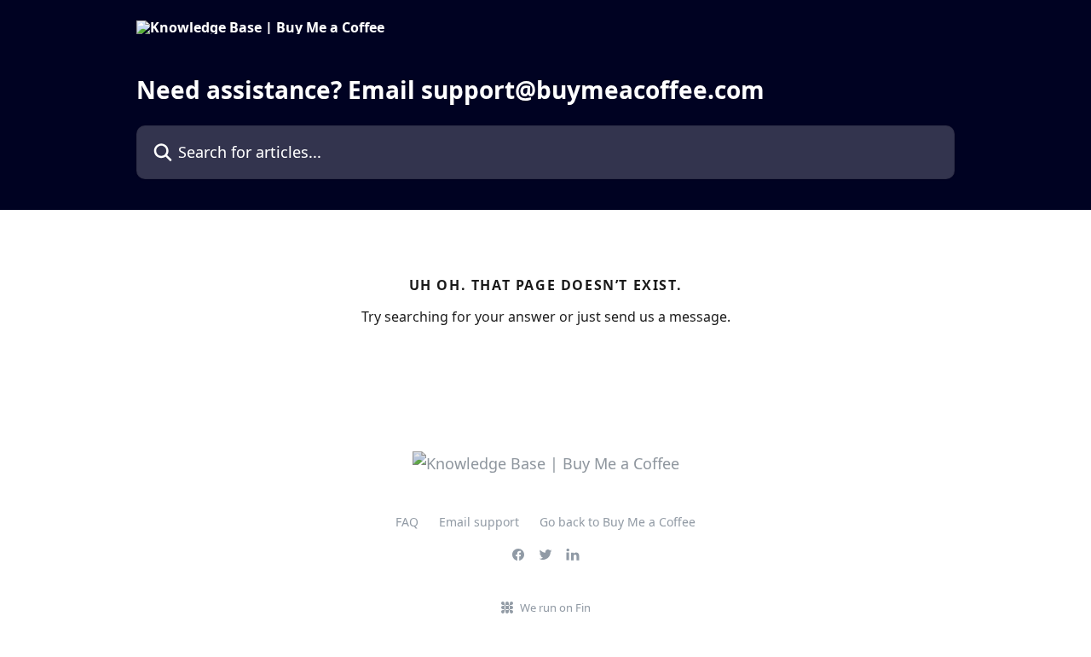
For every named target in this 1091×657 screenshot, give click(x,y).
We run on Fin (555, 607)
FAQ (407, 522)
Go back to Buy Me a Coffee (618, 522)
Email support (479, 522)
